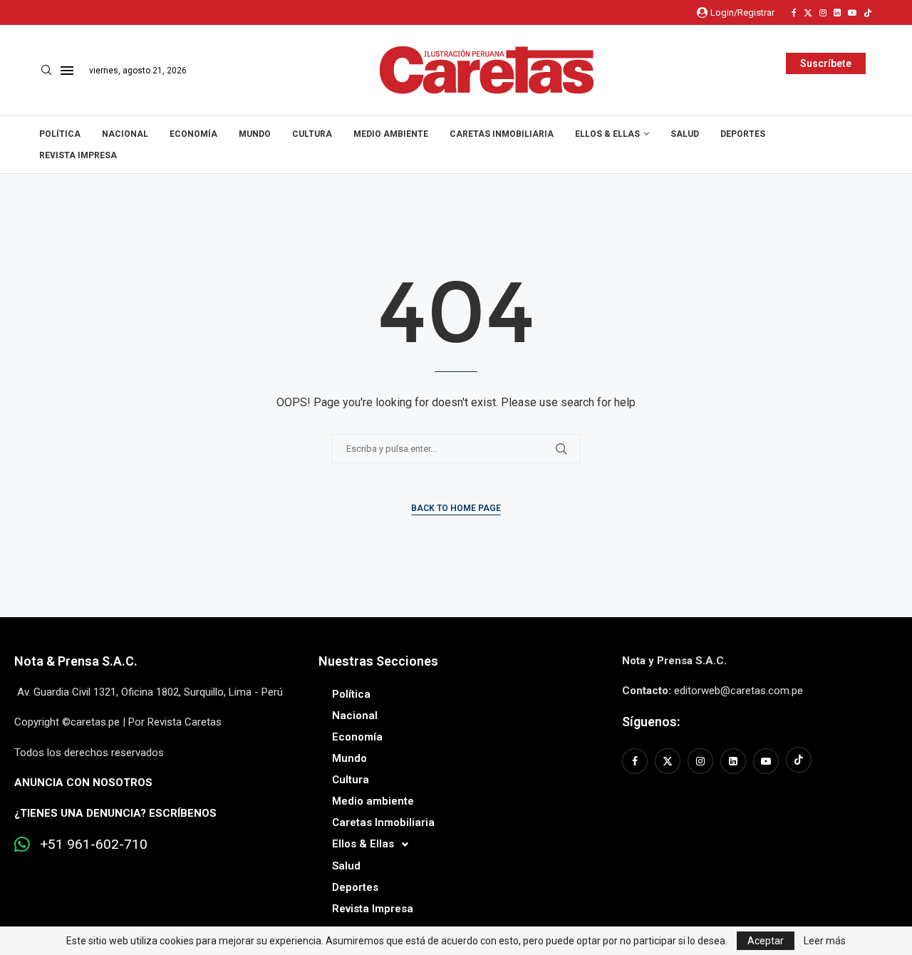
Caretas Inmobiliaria (502, 134)
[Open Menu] (67, 70)
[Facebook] (794, 13)
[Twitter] (808, 13)
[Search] (46, 70)
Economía (193, 134)
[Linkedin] (837, 13)
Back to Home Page (456, 508)
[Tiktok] (868, 13)
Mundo (255, 134)
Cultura (312, 134)
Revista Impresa (78, 155)
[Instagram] (823, 13)
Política (60, 134)
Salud (684, 134)
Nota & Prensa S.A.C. (76, 661)
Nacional (125, 134)
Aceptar (765, 940)
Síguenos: (651, 721)
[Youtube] (852, 13)
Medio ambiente (390, 134)
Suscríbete (825, 63)
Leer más (825, 941)
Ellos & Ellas (607, 134)
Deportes (742, 134)
